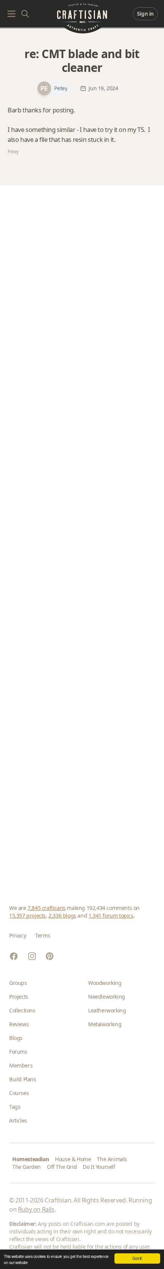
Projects (18, 996)
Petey (60, 88)
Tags (14, 1106)
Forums (18, 1051)
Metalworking (104, 1024)
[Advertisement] (82, 536)
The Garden (26, 1166)
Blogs (16, 1038)
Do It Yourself (99, 1166)
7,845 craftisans (46, 908)
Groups (18, 982)
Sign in (145, 13)
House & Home (73, 1159)
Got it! (137, 1258)
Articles (18, 1120)
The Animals (112, 1159)
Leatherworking (107, 1010)
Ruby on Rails (36, 1209)
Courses (19, 1093)
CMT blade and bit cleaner (90, 60)
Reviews (19, 1024)
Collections (22, 1010)
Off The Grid (62, 1166)
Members (20, 1065)
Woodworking (105, 982)
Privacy (17, 935)
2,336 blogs (62, 915)
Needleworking (106, 996)
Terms (42, 935)
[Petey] (44, 88)
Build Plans (22, 1079)
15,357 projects (27, 915)
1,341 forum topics (110, 915)
